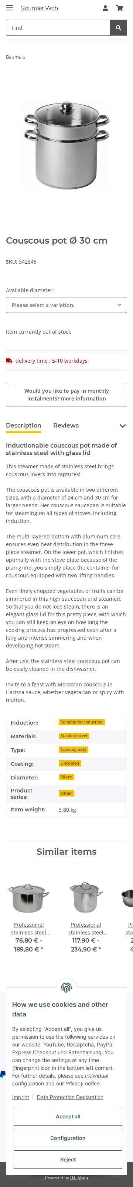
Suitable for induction (82, 722)
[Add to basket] (12, 80)
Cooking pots (73, 749)
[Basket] (119, 8)
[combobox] (66, 305)
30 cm (66, 776)
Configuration (68, 1138)
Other (66, 793)
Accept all (68, 1116)
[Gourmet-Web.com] (39, 8)
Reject (68, 1159)
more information (83, 398)
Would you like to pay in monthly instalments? (66, 394)
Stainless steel (74, 735)
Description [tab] (23, 425)
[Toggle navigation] (9, 4)
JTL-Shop (79, 1177)
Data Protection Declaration (70, 1097)
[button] (105, 8)
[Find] (118, 28)
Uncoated (70, 763)
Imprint (20, 1097)
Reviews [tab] (66, 425)
